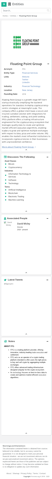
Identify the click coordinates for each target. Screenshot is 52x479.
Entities (13, 16)
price (24, 133)
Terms (35, 473)
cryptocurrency (41, 105)
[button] (26, 157)
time (19, 133)
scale (34, 108)
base (33, 111)
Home (5, 16)
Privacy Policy (26, 473)
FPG (46, 133)
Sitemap (16, 473)
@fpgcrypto (8, 284)
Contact (42, 473)
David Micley (23, 223)
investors (20, 105)
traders (5, 130)
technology (17, 372)
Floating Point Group (11, 99)
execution (22, 128)
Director (20, 227)
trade (34, 352)
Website (25, 76)
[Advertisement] (26, 406)
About (8, 473)
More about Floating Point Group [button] (18, 147)
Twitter (25, 79)
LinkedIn (26, 82)
